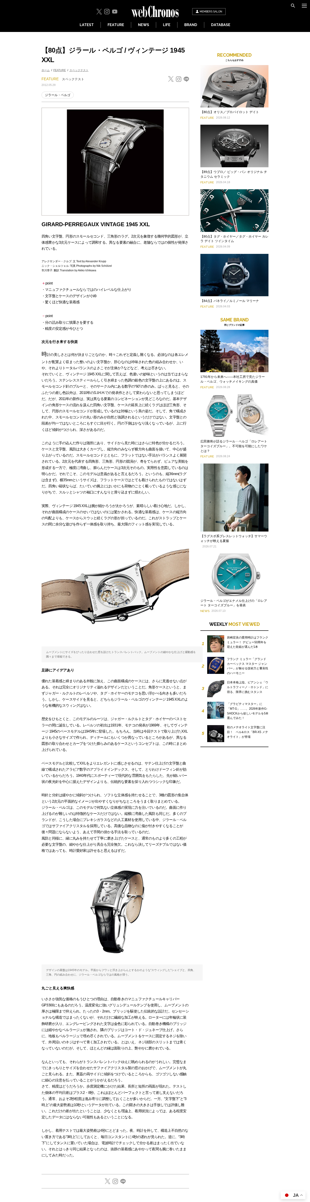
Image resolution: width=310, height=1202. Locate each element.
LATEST (87, 25)
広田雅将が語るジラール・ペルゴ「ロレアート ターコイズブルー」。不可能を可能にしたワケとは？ (233, 446)
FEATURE (116, 25)
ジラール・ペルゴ (57, 95)
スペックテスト (79, 70)
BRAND (190, 25)
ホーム (46, 70)
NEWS (143, 25)
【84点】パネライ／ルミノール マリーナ (229, 301)
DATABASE (220, 25)
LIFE (166, 25)
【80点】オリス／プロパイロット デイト (229, 112)
